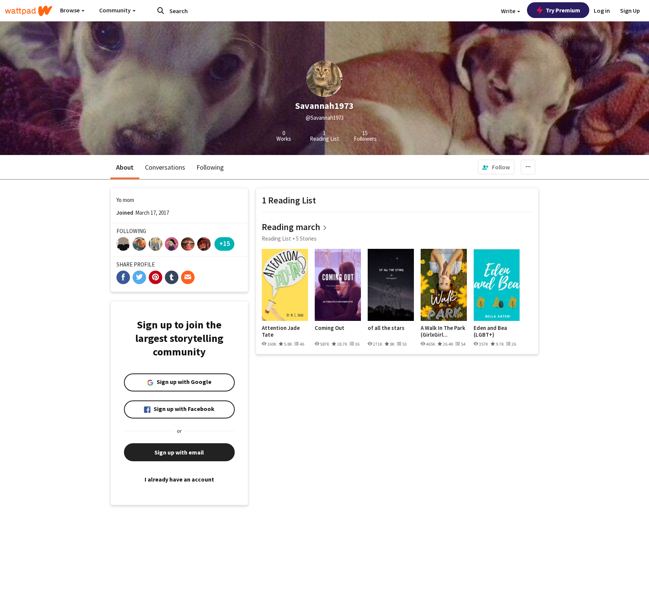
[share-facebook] (123, 277)
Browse (70, 10)
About (125, 167)
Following (210, 167)
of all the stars (386, 328)
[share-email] (188, 277)
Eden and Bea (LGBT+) (490, 331)
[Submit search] (161, 11)
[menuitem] (496, 167)
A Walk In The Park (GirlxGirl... (443, 331)
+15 (224, 243)
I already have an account (179, 479)
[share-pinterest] (155, 277)
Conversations (165, 167)
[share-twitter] (139, 277)
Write (508, 11)
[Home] (28, 11)
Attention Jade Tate (281, 331)
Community (115, 10)
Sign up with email (179, 452)
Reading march (291, 227)
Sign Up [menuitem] (630, 10)
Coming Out (329, 328)
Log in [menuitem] (602, 10)
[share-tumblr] (171, 277)
